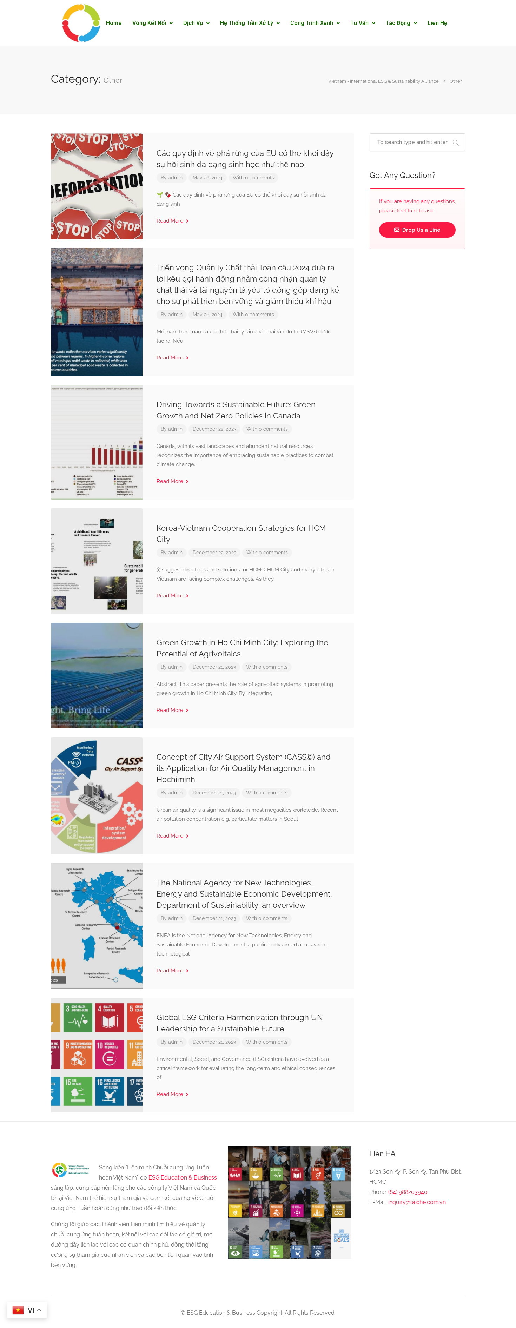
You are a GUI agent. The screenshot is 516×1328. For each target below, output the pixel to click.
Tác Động (398, 23)
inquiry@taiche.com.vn (417, 1202)
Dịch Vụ (193, 23)
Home (114, 23)
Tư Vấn (359, 23)
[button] (152, 23)
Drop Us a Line (421, 230)
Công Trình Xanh (311, 23)
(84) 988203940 (408, 1192)
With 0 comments (253, 177)
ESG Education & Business (182, 1177)
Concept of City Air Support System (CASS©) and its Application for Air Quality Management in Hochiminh (244, 768)
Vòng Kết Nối (149, 23)
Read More (171, 221)
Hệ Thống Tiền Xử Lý (246, 23)
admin (175, 177)
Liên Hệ (437, 23)
